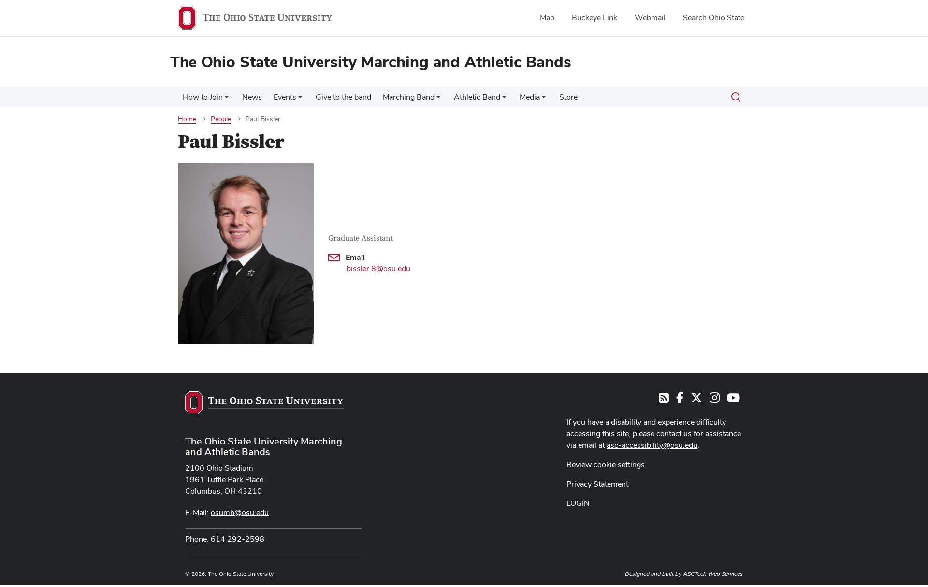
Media (530, 97)
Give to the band (343, 97)
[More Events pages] (300, 99)
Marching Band (409, 97)
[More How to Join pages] (227, 99)
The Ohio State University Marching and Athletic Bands (263, 446)
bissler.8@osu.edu (378, 268)
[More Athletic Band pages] (504, 99)
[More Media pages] (544, 99)
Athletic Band (477, 97)
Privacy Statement (597, 484)
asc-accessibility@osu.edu (652, 445)
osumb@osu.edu (240, 512)
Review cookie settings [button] (605, 464)
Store (568, 97)
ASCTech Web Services (713, 574)
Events (285, 97)
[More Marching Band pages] (438, 99)
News (252, 97)
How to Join (203, 97)
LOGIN (578, 503)
